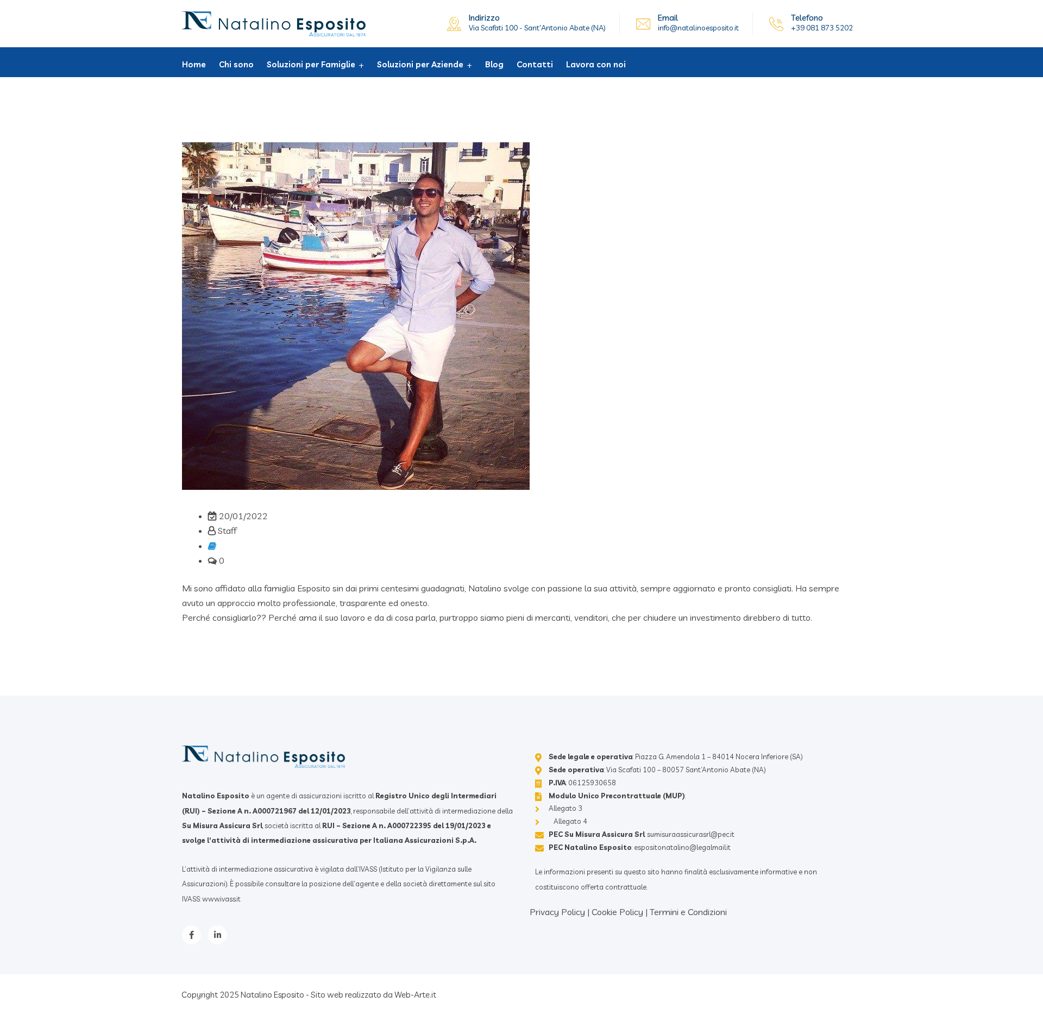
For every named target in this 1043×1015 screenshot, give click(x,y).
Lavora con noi (596, 64)
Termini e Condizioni (688, 911)
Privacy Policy (557, 911)
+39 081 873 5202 (822, 28)
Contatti (535, 64)
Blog (494, 64)
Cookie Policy (617, 911)
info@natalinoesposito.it (698, 28)
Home (194, 64)
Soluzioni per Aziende (420, 64)
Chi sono (236, 64)
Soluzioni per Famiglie (311, 64)
